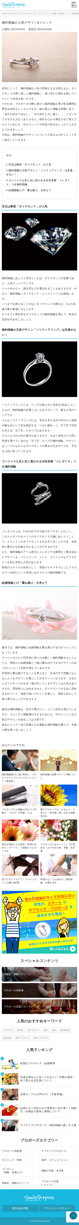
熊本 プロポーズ (41, 1038)
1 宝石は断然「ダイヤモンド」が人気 (28, 164)
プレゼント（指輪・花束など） (13, 1171)
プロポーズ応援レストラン (19, 1006)
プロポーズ (8, 1030)
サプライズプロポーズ (53, 1151)
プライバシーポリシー (57, 1208)
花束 (46, 1030)
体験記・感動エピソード (17, 974)
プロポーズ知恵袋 (14, 990)
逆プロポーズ (33, 1030)
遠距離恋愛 (65, 1030)
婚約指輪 (7, 1038)
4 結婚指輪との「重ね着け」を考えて (28, 190)
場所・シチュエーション (55, 1160)
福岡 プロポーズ (23, 1038)
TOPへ (73, 1215)
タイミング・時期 (12, 1160)
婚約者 (20, 1030)
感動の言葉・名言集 (52, 1170)
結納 (54, 1030)
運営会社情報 (20, 1208)
